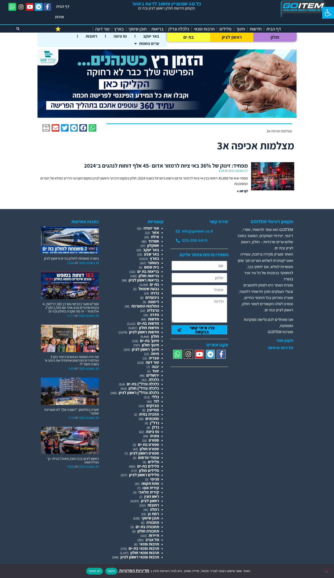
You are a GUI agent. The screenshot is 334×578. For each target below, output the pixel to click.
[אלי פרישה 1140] (167, 116)
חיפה (155, 353)
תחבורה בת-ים (147, 526)
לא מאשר (94, 571)
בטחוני (153, 262)
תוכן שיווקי (138, 29)
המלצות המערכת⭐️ (72, 29)
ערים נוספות (149, 43)
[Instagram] (21, 7)
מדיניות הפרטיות (133, 570)
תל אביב (152, 539)
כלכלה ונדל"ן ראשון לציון (139, 392)
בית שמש (151, 267)
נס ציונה (120, 36)
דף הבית (63, 6)
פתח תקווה (150, 483)
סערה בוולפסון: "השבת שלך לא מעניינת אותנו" (71, 411)
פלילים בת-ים (148, 466)
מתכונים (152, 418)
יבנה (155, 366)
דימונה (153, 301)
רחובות (91, 36)
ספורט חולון (149, 448)
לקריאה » (242, 191)
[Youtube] (30, 7)
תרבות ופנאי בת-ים (144, 548)
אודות (59, 16)
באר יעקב (151, 36)
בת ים (188, 37)
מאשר (111, 571)
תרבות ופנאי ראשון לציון (139, 557)
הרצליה (153, 310)
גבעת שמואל (148, 288)
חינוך (240, 29)
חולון (275, 37)
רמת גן (153, 513)
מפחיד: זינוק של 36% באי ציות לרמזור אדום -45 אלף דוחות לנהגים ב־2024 (166, 165)
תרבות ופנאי (204, 29)
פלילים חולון (149, 470)
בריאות (157, 29)
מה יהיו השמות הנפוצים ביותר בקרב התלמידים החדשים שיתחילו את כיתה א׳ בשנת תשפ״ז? (72, 360)
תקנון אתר (284, 340)
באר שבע (151, 254)
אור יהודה (151, 228)
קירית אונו (150, 487)
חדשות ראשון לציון (144, 332)
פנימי (154, 479)
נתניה (154, 435)
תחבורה (152, 522)
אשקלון (153, 245)
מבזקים (152, 405)
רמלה (154, 509)
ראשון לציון (232, 37)
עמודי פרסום (148, 457)
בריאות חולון (149, 275)
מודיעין (153, 409)
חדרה (154, 314)
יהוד (155, 370)
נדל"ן (154, 422)
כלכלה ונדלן (178, 29)
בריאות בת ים (148, 271)
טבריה (154, 358)
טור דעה (102, 29)
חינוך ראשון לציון (145, 349)
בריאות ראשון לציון (144, 280)
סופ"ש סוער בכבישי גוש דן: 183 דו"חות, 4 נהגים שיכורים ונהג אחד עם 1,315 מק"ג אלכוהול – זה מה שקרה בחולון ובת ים (71, 308)
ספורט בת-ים (148, 444)
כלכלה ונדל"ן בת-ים (143, 383)
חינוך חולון (150, 345)
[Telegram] (38, 7)
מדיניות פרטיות (280, 348)
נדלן (155, 427)
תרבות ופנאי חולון (144, 552)
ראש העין (151, 496)
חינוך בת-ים (149, 340)
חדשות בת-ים (148, 323)
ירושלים (152, 375)
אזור (155, 232)
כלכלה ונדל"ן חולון (144, 388)
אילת (155, 236)
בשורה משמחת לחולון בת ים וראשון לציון (71, 258)
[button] (328, 13)
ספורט (154, 440)
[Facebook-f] (47, 7)
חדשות (256, 29)
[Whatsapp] (12, 7)
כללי (155, 396)
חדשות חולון (149, 327)
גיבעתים (152, 297)
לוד (156, 401)
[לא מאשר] (327, 571)
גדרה (155, 293)
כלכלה (154, 379)
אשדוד (153, 241)
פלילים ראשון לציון (144, 474)
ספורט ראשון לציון (144, 453)
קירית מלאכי (148, 492)
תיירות (154, 535)
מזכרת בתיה (149, 414)
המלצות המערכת (145, 306)
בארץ (119, 29)
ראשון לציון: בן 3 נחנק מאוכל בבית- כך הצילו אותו (73, 460)
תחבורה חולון (148, 531)
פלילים (225, 29)
